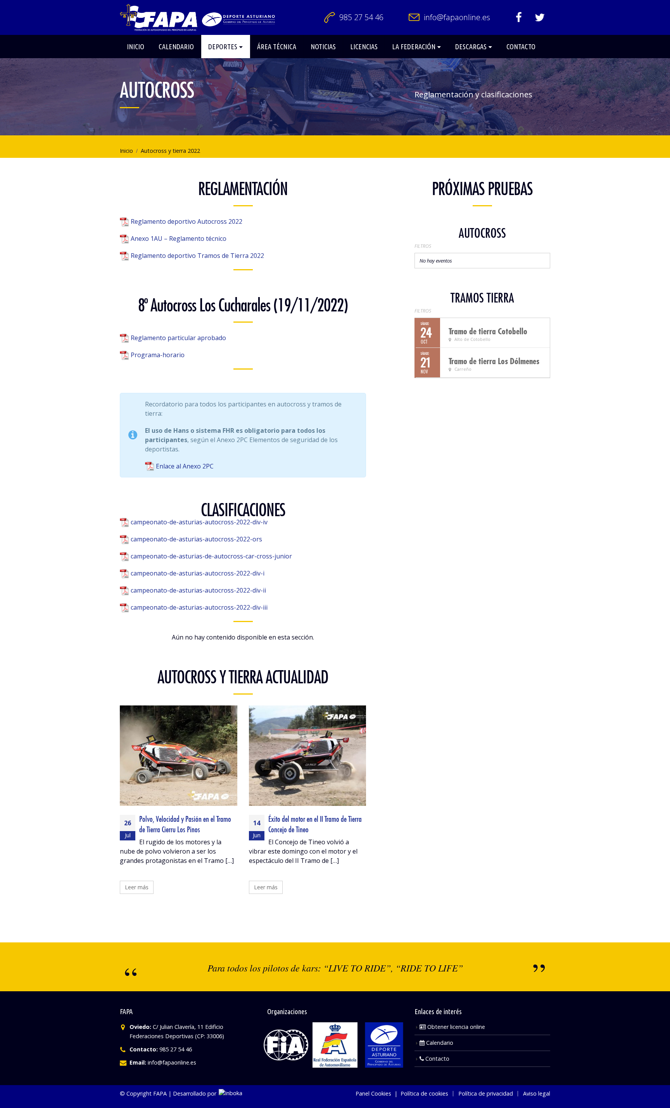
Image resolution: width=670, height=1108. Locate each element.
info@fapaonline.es (457, 17)
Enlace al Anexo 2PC (185, 466)
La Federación (413, 46)
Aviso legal (536, 1093)
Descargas (471, 46)
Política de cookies (424, 1093)
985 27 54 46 (361, 17)
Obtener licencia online (455, 1026)
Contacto (520, 46)
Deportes (222, 46)
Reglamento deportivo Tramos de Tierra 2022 (197, 255)
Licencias (364, 46)
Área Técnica (276, 46)
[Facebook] (518, 17)
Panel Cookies (373, 1093)
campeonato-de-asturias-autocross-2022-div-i (197, 573)
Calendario (176, 46)
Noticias (323, 46)
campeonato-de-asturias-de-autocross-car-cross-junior (211, 556)
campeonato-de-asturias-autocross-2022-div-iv (199, 522)
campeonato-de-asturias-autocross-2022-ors (196, 539)
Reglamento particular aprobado (178, 338)
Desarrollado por (195, 1093)
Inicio (135, 46)
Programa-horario (158, 355)
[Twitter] (539, 17)
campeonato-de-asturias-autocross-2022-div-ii (198, 590)
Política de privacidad (485, 1093)
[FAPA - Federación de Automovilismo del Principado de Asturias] (197, 17)
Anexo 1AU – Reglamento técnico (178, 238)
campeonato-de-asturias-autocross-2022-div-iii (199, 607)
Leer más (137, 887)
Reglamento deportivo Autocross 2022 (186, 221)
